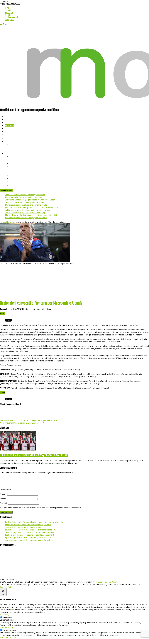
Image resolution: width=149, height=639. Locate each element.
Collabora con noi (11, 17)
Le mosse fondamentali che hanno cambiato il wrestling (29, 540)
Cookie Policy (111, 582)
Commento (5, 489)
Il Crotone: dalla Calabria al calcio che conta (23, 197)
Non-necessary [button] (6, 627)
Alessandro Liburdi (7, 309)
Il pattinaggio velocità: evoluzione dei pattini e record (28, 537)
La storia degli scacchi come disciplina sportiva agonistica (29, 532)
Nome (3, 494)
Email (3, 498)
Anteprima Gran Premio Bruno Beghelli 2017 (22, 423)
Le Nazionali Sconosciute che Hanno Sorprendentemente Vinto (34, 455)
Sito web (3, 503)
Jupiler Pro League (18, 184)
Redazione (8, 15)
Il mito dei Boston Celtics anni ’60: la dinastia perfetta (28, 524)
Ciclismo (9, 119)
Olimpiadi (9, 134)
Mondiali (9, 128)
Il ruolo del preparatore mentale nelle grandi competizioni (30, 529)
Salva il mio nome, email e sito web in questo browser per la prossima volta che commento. (42, 507)
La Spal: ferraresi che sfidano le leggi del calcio (25, 194)
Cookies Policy (6, 587)
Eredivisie (14, 175)
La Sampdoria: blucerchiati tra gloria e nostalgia (25, 212)
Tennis (12, 147)
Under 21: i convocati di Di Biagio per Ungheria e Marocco (29, 420)
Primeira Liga (16, 178)
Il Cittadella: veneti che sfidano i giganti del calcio (26, 217)
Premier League (17, 162)
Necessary (7, 617)
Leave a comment (37, 309)
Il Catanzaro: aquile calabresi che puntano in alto (26, 205)
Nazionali (9, 125)
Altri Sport (10, 122)
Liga (11, 166)
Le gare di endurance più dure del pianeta (23, 527)
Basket (12, 150)
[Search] (1, 24)
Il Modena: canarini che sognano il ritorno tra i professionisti (31, 207)
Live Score (10, 141)
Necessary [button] (4, 614)
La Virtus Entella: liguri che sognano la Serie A (24, 202)
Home (7, 8)
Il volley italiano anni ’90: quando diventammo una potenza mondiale (34, 522)
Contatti (8, 10)
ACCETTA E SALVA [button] (8, 637)
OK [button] (139, 584)
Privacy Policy (10, 19)
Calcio (7, 137)
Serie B (13, 159)
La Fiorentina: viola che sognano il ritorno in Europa (27, 210)
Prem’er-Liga (15, 181)
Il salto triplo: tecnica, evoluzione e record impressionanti (29, 535)
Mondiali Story (12, 131)
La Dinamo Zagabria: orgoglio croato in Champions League (30, 199)
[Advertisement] (74, 282)
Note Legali (9, 12)
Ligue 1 (12, 172)
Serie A (12, 156)
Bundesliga (14, 169)
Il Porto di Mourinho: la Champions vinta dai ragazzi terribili (31, 215)
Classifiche (10, 153)
